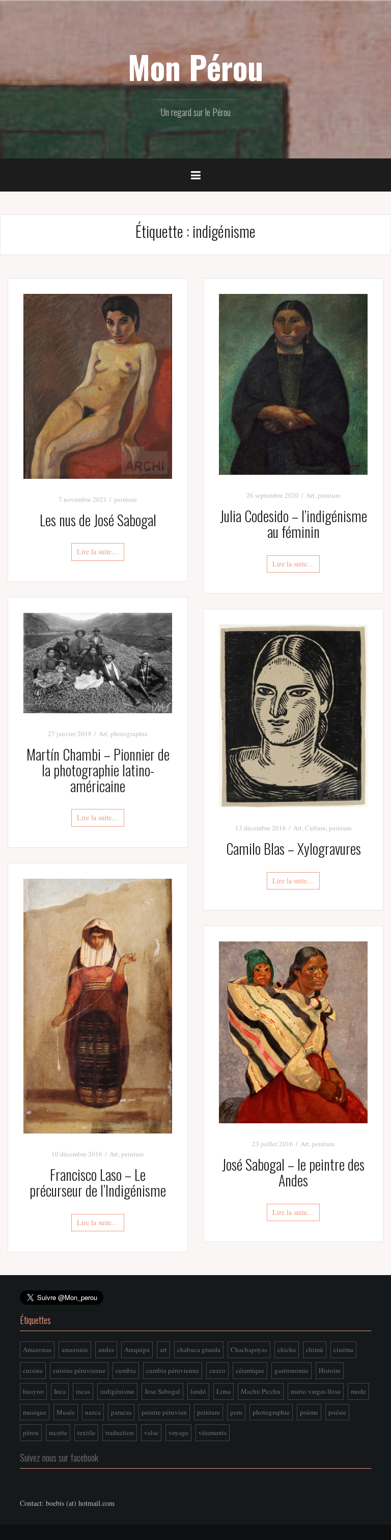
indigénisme (117, 1391)
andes (106, 1349)
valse (151, 1432)
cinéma (343, 1349)
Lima (223, 1391)
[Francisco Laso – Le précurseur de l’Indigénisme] (97, 1005)
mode (358, 1391)
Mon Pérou (195, 66)
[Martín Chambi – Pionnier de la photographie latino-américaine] (97, 662)
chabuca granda (198, 1349)
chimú (314, 1349)
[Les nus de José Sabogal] (97, 385)
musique (34, 1412)
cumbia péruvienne (172, 1370)
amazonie (75, 1349)
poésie (337, 1412)
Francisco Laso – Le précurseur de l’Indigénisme (98, 1182)
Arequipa (137, 1349)
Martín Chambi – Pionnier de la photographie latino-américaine (98, 770)
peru (236, 1412)
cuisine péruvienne (79, 1370)
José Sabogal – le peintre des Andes (293, 1172)
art (163, 1349)
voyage (178, 1432)
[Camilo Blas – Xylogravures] (293, 715)
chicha (286, 1349)
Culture (315, 827)
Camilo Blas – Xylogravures (293, 848)
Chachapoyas (249, 1349)
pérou (31, 1432)
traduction (119, 1432)
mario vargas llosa (316, 1391)
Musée (66, 1412)
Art (310, 495)
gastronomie (291, 1370)
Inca (60, 1391)
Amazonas (37, 1349)
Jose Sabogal (162, 1391)
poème (309, 1412)
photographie (129, 733)
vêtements (213, 1432)
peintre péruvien (164, 1412)
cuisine (33, 1370)
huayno (33, 1391)
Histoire (330, 1370)
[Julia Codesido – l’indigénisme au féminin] (293, 383)
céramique (250, 1370)
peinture (125, 499)
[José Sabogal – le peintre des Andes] (293, 1031)
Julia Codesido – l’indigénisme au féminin (293, 523)
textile (86, 1432)
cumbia (126, 1370)
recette (58, 1432)
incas (83, 1391)
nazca (93, 1412)
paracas (121, 1412)
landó (198, 1391)
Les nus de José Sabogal (98, 519)
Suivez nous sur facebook (59, 1457)
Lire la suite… (98, 551)
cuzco (217, 1370)
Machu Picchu (261, 1391)
